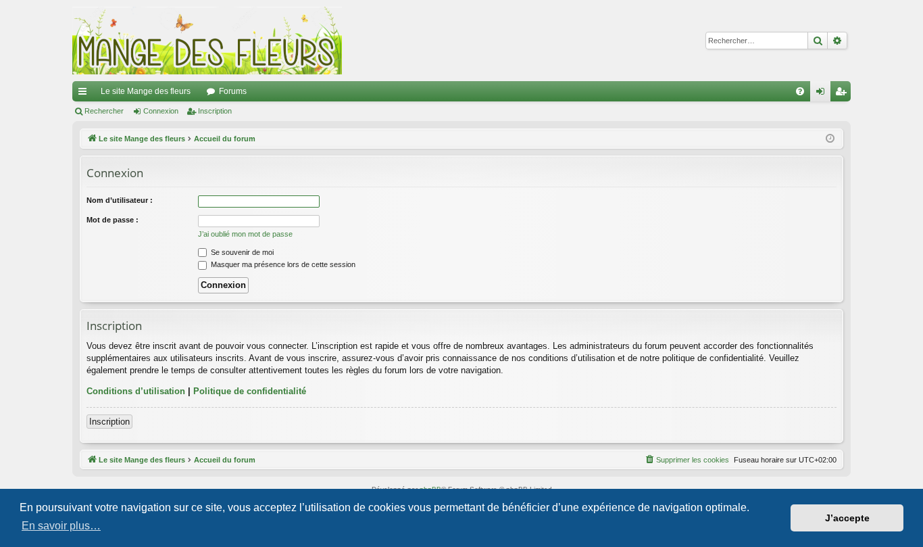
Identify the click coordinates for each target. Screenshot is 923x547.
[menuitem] (800, 91)
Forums (233, 91)
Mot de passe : (112, 220)
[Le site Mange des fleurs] (207, 40)
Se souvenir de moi (241, 252)
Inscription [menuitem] (843, 94)
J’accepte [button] (847, 518)
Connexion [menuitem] (823, 94)
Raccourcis (85, 94)
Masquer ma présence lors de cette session (282, 264)
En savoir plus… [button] (61, 525)
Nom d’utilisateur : (119, 200)
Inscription (215, 111)
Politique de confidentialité (249, 391)
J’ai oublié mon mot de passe (245, 234)
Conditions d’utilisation (135, 391)
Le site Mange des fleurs (146, 91)
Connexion (160, 111)
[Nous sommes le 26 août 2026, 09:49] (830, 139)
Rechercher (104, 111)
